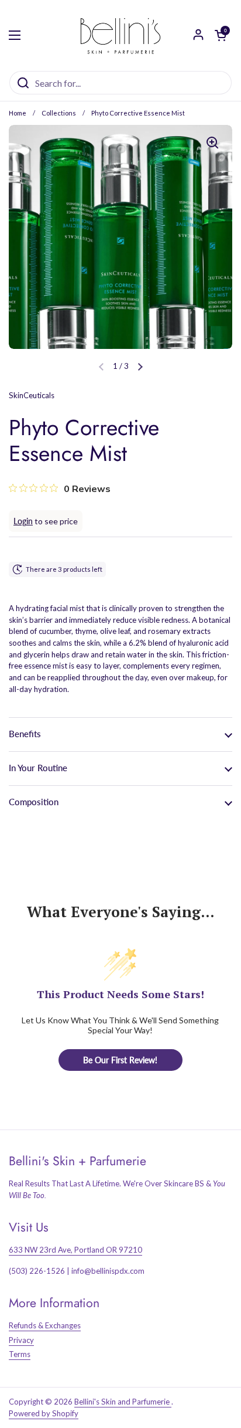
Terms (19, 1354)
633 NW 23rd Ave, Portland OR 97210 (75, 1249)
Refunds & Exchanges (45, 1325)
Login (23, 521)
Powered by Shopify (43, 1413)
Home (17, 113)
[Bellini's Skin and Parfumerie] (120, 35)
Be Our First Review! (120, 1060)
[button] (140, 366)
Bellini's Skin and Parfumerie (122, 1401)
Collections (59, 113)
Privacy (21, 1340)
